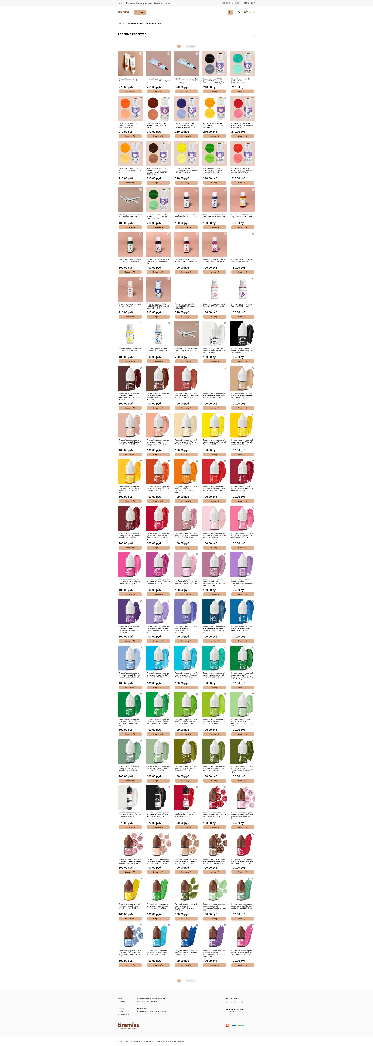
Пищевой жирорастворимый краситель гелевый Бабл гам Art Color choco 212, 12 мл (242, 953)
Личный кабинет (167, 3)
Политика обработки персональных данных (152, 1011)
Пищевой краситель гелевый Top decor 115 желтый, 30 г (242, 216)
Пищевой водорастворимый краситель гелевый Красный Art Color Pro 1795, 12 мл (214, 489)
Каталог (121, 3)
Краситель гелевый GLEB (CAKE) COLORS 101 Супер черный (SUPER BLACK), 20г (213, 81)
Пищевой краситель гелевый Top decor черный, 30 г (242, 260)
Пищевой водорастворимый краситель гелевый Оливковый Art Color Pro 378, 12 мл (242, 769)
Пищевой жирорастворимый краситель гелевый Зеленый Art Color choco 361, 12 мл (158, 906)
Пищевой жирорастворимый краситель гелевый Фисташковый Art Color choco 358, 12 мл (214, 907)
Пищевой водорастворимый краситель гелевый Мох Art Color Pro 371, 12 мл (214, 768)
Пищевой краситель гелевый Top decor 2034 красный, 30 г (186, 260)
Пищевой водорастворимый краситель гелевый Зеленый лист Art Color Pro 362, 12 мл (158, 722)
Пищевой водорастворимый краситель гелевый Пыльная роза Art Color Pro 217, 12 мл (186, 582)
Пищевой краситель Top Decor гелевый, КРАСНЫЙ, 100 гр (158, 81)
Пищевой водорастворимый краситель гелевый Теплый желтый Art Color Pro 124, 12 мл (129, 490)
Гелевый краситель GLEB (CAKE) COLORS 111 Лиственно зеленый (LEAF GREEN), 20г (214, 170)
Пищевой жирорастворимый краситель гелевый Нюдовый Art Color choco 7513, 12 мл (158, 861)
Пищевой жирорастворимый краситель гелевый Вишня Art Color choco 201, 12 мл (214, 815)
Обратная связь (142, 1008)
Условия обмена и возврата (146, 1005)
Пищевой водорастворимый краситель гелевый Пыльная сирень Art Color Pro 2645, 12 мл (158, 629)
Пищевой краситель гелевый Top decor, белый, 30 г (130, 305)
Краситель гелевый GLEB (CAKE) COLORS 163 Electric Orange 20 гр (213, 125)
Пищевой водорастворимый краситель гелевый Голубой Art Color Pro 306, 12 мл (158, 675)
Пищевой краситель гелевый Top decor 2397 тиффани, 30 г (186, 216)
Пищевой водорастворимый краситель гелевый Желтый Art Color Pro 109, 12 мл (242, 442)
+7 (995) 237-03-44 (248, 3)
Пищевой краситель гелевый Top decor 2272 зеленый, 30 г (130, 260)
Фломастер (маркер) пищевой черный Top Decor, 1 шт (130, 216)
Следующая (191, 46)
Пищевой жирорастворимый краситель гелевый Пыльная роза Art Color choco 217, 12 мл (242, 816)
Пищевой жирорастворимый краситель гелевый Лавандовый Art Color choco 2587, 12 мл (214, 954)
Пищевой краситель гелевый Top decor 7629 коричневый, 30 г (158, 261)
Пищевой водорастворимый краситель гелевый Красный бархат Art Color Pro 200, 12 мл (158, 536)
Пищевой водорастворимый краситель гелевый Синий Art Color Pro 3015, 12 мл (242, 628)
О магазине (130, 3)
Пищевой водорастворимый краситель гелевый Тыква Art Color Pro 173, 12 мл (158, 489)
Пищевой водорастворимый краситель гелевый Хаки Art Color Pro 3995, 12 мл (186, 768)
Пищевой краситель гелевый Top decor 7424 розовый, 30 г (214, 260)
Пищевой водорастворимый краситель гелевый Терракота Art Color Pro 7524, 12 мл (186, 395)
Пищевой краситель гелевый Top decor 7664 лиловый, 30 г (242, 305)
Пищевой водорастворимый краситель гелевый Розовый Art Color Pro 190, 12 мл (242, 535)
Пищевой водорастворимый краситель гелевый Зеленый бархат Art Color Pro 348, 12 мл (129, 723)
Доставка (148, 3)
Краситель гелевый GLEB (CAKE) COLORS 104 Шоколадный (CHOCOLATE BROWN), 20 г (157, 171)
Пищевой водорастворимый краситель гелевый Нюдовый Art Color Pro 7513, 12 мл (130, 442)
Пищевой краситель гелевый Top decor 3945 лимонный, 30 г (130, 351)
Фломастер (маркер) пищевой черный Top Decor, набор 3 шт (186, 351)
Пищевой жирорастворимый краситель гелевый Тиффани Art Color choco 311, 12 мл (158, 953)
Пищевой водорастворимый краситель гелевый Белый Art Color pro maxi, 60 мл (130, 815)
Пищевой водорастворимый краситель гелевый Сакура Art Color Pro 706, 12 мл (214, 535)
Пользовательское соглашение (147, 1001)
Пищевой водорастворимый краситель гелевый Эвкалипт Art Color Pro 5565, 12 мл (130, 768)
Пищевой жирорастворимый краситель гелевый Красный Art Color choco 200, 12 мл (242, 861)
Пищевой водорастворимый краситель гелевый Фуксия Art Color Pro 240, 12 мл (158, 582)
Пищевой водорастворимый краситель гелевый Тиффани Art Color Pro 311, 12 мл (186, 675)
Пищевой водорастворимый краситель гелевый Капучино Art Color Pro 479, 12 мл (214, 395)
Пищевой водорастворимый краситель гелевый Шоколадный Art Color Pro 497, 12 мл (129, 396)
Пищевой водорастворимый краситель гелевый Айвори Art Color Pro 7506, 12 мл (186, 442)
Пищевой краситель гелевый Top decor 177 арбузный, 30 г (214, 305)
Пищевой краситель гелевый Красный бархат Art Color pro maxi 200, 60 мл (186, 815)
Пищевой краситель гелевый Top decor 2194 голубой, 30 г (214, 216)
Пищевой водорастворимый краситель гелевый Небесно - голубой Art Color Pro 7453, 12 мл (130, 676)
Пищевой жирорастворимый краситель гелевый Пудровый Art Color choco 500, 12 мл (130, 861)
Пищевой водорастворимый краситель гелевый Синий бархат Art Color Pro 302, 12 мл (214, 629)
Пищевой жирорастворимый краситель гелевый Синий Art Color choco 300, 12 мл (186, 953)
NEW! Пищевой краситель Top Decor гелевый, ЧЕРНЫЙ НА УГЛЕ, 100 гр (186, 81)
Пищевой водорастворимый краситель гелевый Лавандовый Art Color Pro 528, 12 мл (242, 583)
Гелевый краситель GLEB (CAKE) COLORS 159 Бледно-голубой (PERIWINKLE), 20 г (185, 125)
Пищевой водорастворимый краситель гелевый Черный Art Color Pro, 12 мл (242, 351)
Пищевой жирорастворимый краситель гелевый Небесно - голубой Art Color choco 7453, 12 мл (130, 954)
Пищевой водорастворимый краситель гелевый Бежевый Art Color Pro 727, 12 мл (242, 395)
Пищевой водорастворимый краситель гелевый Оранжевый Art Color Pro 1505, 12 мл (186, 490)
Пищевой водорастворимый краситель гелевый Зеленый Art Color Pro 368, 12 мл (186, 722)
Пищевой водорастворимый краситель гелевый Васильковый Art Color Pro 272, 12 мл (186, 629)
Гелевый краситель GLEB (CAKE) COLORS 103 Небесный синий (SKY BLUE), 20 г (158, 306)
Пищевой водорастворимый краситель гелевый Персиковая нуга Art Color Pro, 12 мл (158, 443)
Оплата (157, 3)
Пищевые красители (135, 23)
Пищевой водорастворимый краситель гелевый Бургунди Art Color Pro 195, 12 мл (130, 535)
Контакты (140, 3)
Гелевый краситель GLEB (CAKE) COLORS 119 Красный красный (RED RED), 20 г (242, 170)
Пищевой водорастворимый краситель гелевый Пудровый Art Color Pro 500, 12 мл (186, 535)
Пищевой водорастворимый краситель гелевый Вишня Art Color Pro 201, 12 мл (242, 489)
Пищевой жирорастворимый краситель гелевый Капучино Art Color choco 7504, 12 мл (214, 861)
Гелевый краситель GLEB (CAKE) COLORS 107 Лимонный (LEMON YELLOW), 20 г (186, 170)
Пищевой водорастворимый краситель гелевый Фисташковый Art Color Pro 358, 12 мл (242, 723)
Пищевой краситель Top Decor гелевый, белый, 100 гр (130, 80)
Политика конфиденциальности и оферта (151, 998)
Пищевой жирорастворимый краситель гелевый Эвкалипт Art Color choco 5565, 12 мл (242, 906)
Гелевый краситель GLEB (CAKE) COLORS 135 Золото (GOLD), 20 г (185, 306)
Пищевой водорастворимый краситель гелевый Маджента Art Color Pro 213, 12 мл (130, 582)
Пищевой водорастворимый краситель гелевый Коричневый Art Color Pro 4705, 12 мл (158, 396)
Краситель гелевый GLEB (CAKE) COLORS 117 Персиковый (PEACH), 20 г (128, 125)
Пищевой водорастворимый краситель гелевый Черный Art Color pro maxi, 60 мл (158, 815)
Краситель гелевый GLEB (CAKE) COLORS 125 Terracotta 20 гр (158, 125)
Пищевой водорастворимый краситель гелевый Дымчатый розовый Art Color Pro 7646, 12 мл (214, 583)
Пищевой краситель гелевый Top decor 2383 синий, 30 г (158, 350)
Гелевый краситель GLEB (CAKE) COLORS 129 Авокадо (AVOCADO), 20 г (157, 217)
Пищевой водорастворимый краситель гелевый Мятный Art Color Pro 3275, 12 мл (214, 675)
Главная (121, 23)
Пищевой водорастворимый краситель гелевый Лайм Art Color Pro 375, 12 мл (214, 722)
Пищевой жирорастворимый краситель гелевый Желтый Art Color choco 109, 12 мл (130, 906)
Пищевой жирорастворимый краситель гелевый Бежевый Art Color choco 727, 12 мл (186, 861)
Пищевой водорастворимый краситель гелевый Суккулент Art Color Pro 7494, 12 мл (158, 768)
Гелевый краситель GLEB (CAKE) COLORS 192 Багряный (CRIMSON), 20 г (242, 125)
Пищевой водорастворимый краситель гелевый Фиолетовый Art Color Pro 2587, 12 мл (129, 629)
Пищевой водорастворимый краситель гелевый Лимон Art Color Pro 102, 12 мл (214, 442)
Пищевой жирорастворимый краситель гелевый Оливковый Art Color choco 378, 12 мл (186, 907)
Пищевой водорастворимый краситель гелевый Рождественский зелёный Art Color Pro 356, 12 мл (242, 676)
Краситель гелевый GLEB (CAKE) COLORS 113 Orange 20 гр (130, 170)
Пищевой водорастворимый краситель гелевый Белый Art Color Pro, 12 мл (214, 351)
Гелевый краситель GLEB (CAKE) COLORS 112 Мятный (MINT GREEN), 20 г (241, 81)
